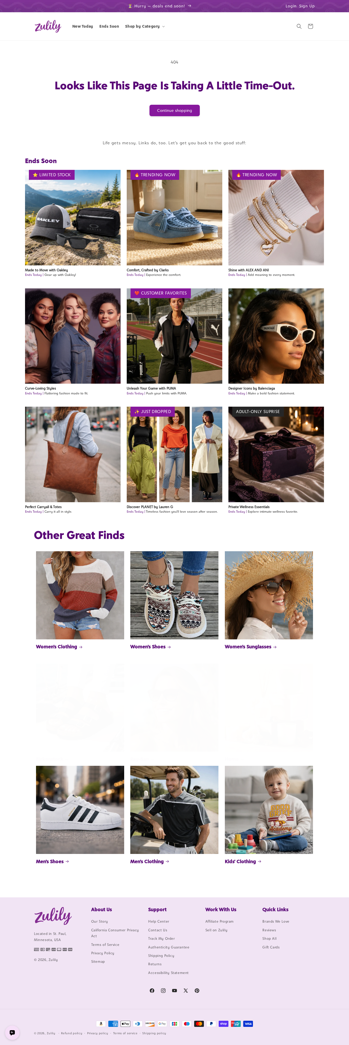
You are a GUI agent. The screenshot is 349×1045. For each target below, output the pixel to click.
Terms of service (125, 1033)
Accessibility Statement (168, 973)
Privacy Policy (102, 953)
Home (232, 759)
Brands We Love (275, 922)
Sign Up (307, 6)
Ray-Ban (139, 759)
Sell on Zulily (216, 930)
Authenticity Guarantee (168, 947)
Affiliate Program (219, 922)
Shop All (269, 939)
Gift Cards (271, 947)
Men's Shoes (50, 861)
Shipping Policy (161, 956)
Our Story (99, 922)
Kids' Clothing (240, 861)
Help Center (158, 922)
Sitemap (98, 962)
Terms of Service (105, 945)
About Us (101, 909)
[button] (144, 26)
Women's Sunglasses (248, 647)
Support (157, 909)
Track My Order (161, 939)
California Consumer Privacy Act (115, 933)
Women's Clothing (56, 647)
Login (291, 6)
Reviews (269, 930)
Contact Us (157, 930)
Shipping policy (154, 1033)
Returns (154, 964)
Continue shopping (174, 110)
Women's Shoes (148, 647)
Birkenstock (49, 759)
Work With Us (220, 909)
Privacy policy (97, 1033)
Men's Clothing (147, 861)
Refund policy (71, 1033)
